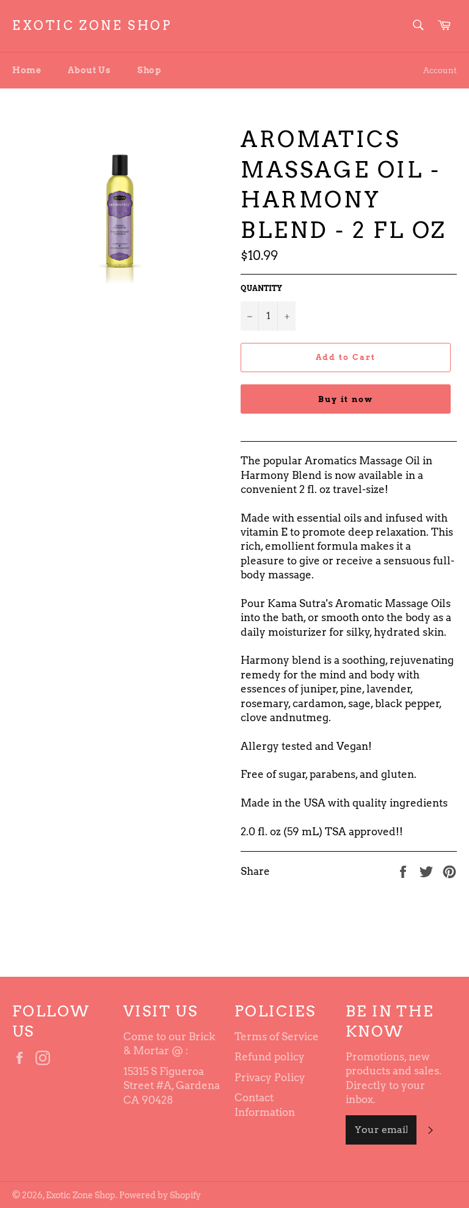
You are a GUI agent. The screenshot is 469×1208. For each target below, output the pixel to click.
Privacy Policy (269, 1077)
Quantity (261, 288)
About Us (89, 70)
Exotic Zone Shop (92, 25)
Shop (149, 70)
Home (26, 70)
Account (440, 70)
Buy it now (346, 399)
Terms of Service (276, 1036)
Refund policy (269, 1057)
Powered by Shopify (160, 1195)
